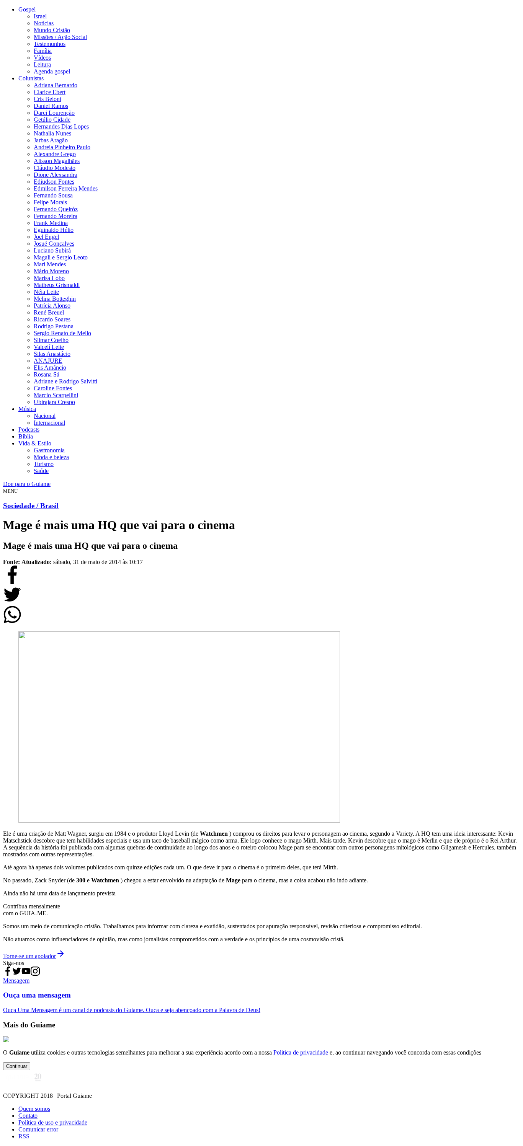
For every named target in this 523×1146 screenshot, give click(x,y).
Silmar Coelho (51, 340)
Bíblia (25, 436)
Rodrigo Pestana (54, 326)
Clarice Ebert (49, 92)
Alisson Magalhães (57, 161)
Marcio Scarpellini (56, 395)
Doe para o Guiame (27, 484)
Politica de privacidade (300, 1052)
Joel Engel (46, 236)
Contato (28, 1115)
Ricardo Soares (52, 319)
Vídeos (42, 57)
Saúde (41, 471)
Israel (40, 16)
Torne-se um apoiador (29, 956)
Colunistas (31, 78)
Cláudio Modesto (54, 168)
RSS (23, 1136)
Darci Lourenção (54, 112)
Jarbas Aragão (51, 140)
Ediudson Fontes (54, 181)
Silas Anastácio (52, 353)
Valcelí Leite (49, 347)
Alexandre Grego (55, 154)
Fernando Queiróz (56, 209)
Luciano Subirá (52, 250)
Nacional (45, 415)
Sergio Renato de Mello (62, 333)
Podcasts (28, 429)
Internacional (49, 422)
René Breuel (49, 312)
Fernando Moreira (55, 216)
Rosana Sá (46, 374)
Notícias (44, 23)
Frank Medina (51, 223)
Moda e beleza (51, 457)
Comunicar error (38, 1129)
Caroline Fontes (53, 388)
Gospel (27, 9)
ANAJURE (48, 360)
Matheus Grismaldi (57, 285)
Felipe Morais (50, 202)
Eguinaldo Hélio (54, 230)
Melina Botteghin (55, 298)
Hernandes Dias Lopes (61, 126)
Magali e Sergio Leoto (61, 257)
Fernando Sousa (53, 195)
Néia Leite (46, 292)
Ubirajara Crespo (54, 402)
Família (43, 50)
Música (27, 409)
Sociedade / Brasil (31, 506)
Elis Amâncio (50, 367)
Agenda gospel (52, 71)
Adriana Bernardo (55, 85)
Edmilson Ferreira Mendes (66, 188)
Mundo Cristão (52, 30)
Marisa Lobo (49, 278)
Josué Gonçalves (54, 243)
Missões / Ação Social (60, 37)
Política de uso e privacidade (52, 1122)
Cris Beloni (47, 99)
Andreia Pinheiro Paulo (62, 147)
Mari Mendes (50, 264)
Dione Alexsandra (55, 174)
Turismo (44, 464)
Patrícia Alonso (52, 305)
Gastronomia (49, 450)
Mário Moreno (51, 271)
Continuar (16, 1066)
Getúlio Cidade (52, 119)
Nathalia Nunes (52, 133)
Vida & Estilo (34, 443)
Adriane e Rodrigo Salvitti (65, 381)
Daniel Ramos (51, 106)
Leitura (42, 64)
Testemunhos (49, 44)
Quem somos (34, 1108)
